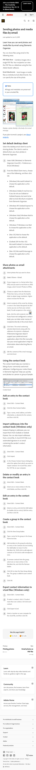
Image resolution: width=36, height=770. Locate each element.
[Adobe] (10, 14)
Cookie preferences (15, 761)
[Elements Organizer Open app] (33, 21)
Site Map (28, 764)
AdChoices (7, 766)
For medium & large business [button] (11, 724)
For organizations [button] (8, 728)
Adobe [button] (5, 741)
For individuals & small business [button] (12, 719)
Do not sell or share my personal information (13, 764)
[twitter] (11, 755)
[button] (25, 14)
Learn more (27, 3)
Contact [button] (5, 737)
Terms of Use (6, 761)
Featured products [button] (8, 745)
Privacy (27, 759)
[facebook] (4, 755)
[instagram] (7, 755)
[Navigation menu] (3, 14)
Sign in (32, 15)
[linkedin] (14, 755)
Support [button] (5, 732)
